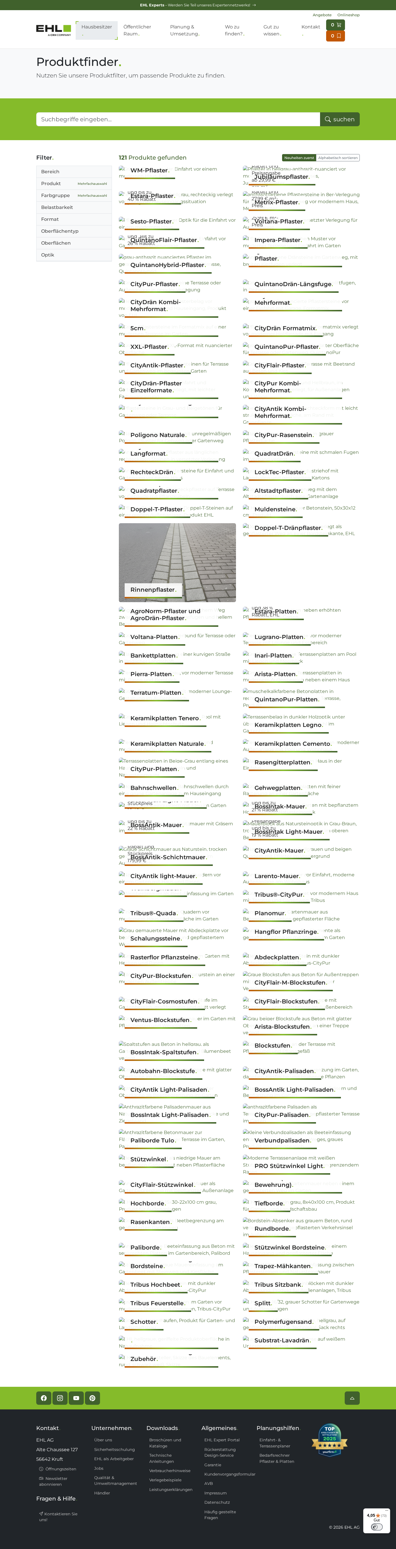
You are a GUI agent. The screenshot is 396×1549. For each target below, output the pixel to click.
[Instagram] (60, 1398)
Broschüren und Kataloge (165, 1443)
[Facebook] (43, 1398)
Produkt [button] (74, 183)
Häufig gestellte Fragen (220, 1515)
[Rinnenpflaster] (177, 562)
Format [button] (50, 219)
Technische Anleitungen (161, 1458)
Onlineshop (348, 15)
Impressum (215, 1493)
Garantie (212, 1465)
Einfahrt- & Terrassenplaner (274, 1443)
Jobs (98, 1468)
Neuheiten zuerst (299, 158)
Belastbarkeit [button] (57, 207)
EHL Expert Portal (222, 1440)
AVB (208, 1483)
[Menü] (386, 1511)
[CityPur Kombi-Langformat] (177, 411)
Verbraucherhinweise (169, 1470)
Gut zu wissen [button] (271, 30)
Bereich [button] (50, 171)
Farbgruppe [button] (74, 195)
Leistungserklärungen (170, 1489)
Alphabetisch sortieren (338, 158)
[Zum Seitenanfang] (352, 1398)
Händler (102, 1493)
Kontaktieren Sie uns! (58, 1517)
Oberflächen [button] (56, 243)
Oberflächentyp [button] (60, 231)
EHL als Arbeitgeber (114, 1458)
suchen (343, 119)
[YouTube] (76, 1398)
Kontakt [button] (310, 27)
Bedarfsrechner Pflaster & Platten (276, 1458)
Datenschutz (217, 1502)
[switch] (377, 1526)
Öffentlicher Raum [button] (137, 30)
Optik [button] (47, 255)
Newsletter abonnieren (53, 1481)
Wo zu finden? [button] (234, 30)
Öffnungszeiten (60, 1469)
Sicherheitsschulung (114, 1449)
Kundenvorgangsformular (227, 1474)
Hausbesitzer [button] (96, 27)
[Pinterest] (92, 1398)
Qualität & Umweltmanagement (115, 1480)
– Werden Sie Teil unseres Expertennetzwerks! (195, 5)
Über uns (103, 1440)
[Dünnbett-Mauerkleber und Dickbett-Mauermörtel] (177, 1342)
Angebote (322, 15)
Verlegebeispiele (165, 1480)
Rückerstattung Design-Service (220, 1452)
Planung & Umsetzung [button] (184, 30)
